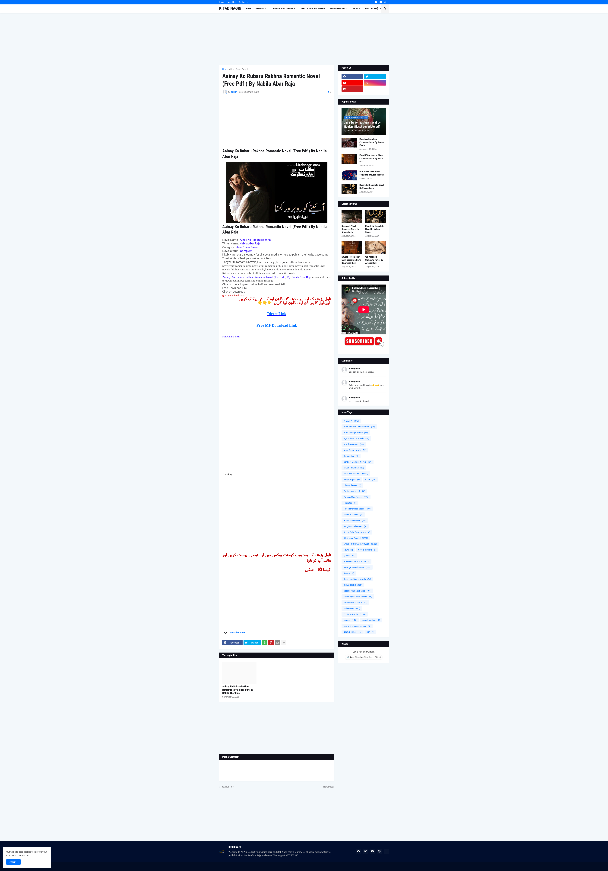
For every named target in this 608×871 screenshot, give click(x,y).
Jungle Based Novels (355, 526)
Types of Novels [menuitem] (338, 8)
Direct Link (276, 314)
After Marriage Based (356, 432)
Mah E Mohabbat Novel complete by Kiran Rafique (371, 173)
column (350, 620)
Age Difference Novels (356, 438)
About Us (231, 2)
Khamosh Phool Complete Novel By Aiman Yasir (350, 229)
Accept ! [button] (13, 862)
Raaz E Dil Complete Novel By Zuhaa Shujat (371, 187)
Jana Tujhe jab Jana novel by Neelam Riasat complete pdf (362, 124)
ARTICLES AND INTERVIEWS (359, 427)
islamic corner (352, 632)
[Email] (277, 642)
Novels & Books (367, 550)
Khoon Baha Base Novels (357, 532)
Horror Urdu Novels (355, 520)
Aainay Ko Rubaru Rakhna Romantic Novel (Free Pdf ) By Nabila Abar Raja (237, 690)
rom (370, 632)
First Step (350, 503)
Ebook (370, 479)
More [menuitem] (355, 8)
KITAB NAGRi (230, 8)
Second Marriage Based (357, 591)
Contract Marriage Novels (357, 462)
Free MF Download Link (276, 325)
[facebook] (376, 2)
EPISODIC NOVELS (356, 473)
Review (349, 573)
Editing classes (352, 485)
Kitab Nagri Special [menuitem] (283, 8)
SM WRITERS (353, 585)
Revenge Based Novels (357, 567)
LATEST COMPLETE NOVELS (360, 544)
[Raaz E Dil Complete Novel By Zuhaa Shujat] (349, 189)
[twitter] (375, 76)
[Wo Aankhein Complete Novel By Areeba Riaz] (375, 247)
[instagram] (375, 83)
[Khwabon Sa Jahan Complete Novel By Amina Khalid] (349, 143)
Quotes (349, 555)
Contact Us (243, 2)
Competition (351, 456)
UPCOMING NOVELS (355, 602)
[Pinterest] (271, 642)
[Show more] (283, 642)
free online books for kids (357, 626)
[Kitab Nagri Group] (375, 89)
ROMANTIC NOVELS (356, 561)
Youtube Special (355, 614)
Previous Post (227, 786)
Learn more (23, 855)
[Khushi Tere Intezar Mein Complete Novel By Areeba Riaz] (349, 159)
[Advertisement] (304, 39)
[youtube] (381, 2)
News (348, 550)
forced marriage (371, 620)
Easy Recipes (352, 479)
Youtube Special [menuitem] (373, 8)
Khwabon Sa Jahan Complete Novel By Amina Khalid (371, 142)
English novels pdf (354, 491)
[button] (377, 8)
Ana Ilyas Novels (354, 444)
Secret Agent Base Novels (358, 597)
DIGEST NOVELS (354, 468)
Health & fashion (353, 514)
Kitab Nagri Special (356, 538)
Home (221, 2)
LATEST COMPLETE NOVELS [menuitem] (312, 8)
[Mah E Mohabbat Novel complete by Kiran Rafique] (349, 175)
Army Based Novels (355, 450)
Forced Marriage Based (357, 509)
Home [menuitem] (248, 8)
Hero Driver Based (239, 69)
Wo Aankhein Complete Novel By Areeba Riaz (374, 259)
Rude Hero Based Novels (357, 579)
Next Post (328, 786)
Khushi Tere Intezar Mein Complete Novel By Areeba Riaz (371, 158)
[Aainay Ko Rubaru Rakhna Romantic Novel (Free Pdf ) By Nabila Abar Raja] (239, 673)
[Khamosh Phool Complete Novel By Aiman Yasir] (352, 216)
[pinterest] (385, 2)
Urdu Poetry (352, 608)
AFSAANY (351, 421)
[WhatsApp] (264, 642)
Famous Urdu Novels (356, 497)
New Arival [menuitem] (261, 8)
